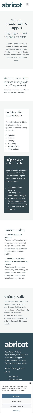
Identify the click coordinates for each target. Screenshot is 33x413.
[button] (30, 383)
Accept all (16, 396)
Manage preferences (16, 406)
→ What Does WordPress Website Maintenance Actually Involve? (16, 261)
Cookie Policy (15, 410)
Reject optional (16, 401)
